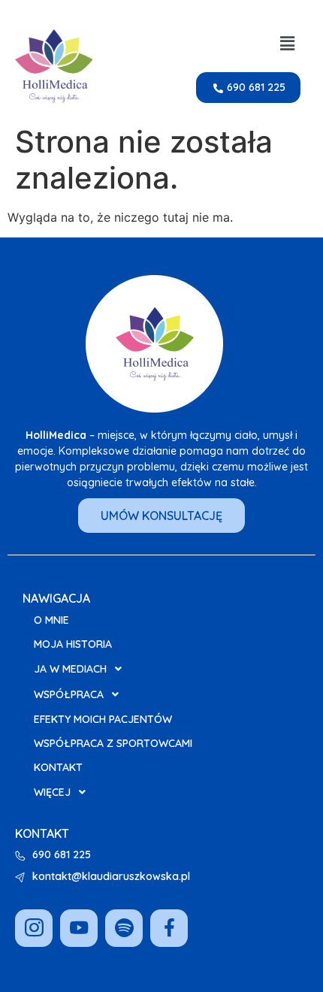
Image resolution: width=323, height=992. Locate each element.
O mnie (51, 620)
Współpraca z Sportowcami (113, 743)
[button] (287, 43)
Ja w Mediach (70, 669)
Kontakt (58, 767)
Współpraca (69, 694)
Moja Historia (73, 644)
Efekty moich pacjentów (103, 719)
